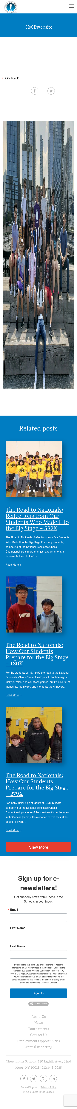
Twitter (51, 90)
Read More (12, 564)
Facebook (34, 90)
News (38, 1022)
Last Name (17, 946)
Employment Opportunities (38, 1041)
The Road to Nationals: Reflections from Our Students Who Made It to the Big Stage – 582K (37, 519)
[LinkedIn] (53, 1078)
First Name (17, 927)
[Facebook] (24, 1078)
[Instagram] (43, 1078)
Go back (12, 78)
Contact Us (38, 1034)
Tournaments (38, 1028)
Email (14, 909)
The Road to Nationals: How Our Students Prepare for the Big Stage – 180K (37, 654)
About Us (38, 1016)
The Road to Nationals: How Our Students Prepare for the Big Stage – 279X (37, 784)
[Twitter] (33, 1078)
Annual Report (29, 1087)
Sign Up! (38, 993)
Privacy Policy (48, 1087)
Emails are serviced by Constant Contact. (38, 982)
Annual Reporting (38, 1047)
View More (38, 847)
